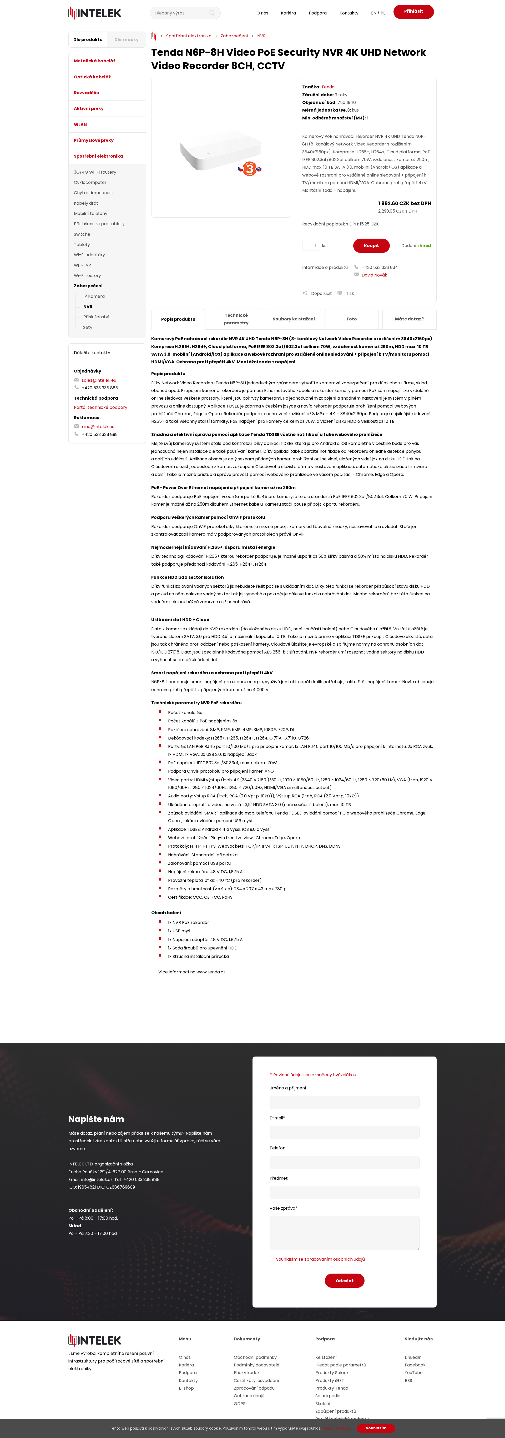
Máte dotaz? (409, 319)
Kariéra (288, 13)
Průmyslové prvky (94, 140)
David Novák (374, 275)
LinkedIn (413, 1357)
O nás (262, 13)
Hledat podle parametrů (340, 1365)
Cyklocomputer (90, 182)
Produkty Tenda (331, 1388)
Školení (322, 1404)
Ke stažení (326, 1357)
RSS (408, 1380)
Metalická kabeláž (94, 61)
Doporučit (321, 293)
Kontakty (349, 13)
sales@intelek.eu (99, 380)
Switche (82, 234)
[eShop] (154, 36)
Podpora (318, 13)
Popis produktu (178, 319)
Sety (87, 327)
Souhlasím (376, 1428)
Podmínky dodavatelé (256, 1365)
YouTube (414, 1373)
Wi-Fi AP (82, 265)
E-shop (186, 1388)
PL (383, 13)
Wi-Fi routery (87, 276)
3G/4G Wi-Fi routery (95, 172)
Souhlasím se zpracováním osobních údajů (320, 1259)
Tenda (328, 87)
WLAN (80, 125)
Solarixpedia (327, 1396)
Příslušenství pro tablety (99, 224)
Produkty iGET (329, 1380)
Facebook (415, 1365)
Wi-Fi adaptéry (89, 255)
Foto (352, 319)
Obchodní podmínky (255, 1357)
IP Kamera (94, 296)
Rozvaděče (86, 93)
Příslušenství (96, 317)
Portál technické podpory (100, 407)
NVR (88, 307)
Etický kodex (247, 1373)
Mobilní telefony (90, 213)
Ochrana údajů (249, 1396)
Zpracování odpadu (254, 1388)
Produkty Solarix (332, 1373)
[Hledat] (209, 13)
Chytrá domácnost (93, 193)
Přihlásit (413, 11)
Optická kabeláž (92, 77)
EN (373, 13)
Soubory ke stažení (294, 319)
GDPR (240, 1404)
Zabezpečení (88, 286)
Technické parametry (236, 319)
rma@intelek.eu (98, 427)
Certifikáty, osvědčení (256, 1380)
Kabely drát (86, 203)
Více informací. (337, 1428)
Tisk (350, 293)
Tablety (82, 245)
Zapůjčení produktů (335, 1411)
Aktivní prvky (89, 108)
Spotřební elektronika (98, 156)
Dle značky (126, 40)
